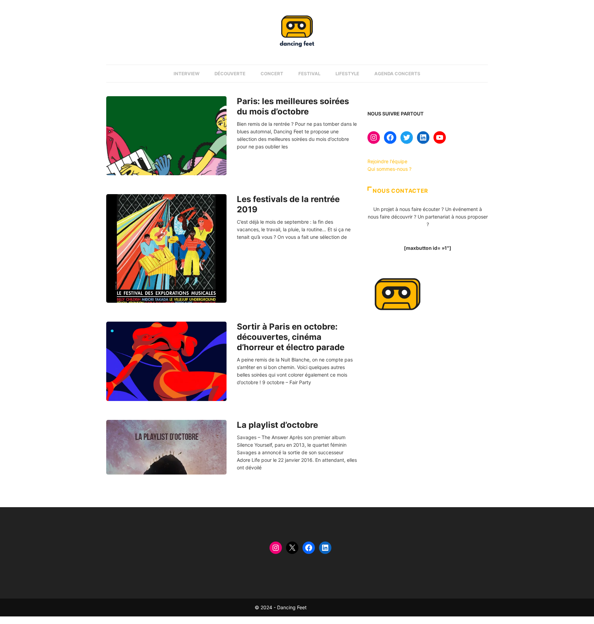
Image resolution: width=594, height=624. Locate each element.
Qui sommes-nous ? (389, 169)
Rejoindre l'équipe (387, 161)
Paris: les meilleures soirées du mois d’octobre (293, 106)
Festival (309, 73)
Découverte (229, 73)
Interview (186, 73)
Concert (272, 73)
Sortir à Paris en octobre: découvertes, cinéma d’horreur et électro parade (290, 337)
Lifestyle (347, 73)
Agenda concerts (397, 73)
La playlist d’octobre (277, 425)
